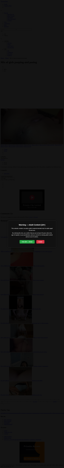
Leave (40, 242)
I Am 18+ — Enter (27, 242)
